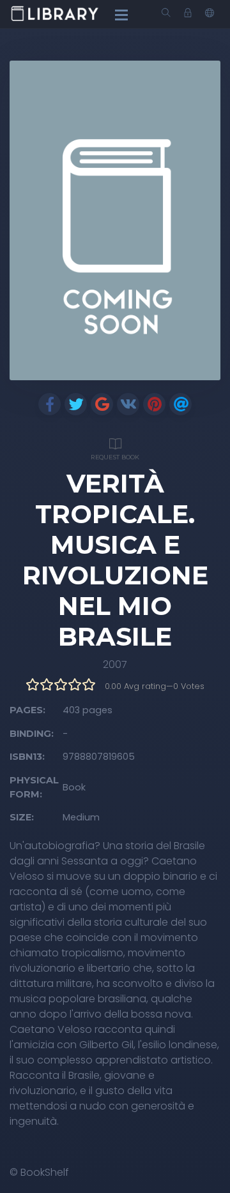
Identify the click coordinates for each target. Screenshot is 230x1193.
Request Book (115, 457)
